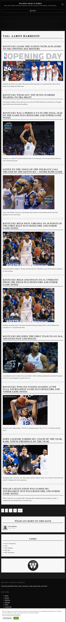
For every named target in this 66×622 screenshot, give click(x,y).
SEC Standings (9, 548)
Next (20, 510)
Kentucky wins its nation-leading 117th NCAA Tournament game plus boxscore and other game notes (31, 389)
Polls (6, 546)
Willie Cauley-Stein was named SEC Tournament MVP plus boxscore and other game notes (31, 491)
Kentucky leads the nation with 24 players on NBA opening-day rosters (32, 47)
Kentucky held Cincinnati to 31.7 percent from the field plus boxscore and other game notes (30, 282)
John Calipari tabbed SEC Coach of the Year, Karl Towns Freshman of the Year (32, 440)
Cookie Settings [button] (7, 618)
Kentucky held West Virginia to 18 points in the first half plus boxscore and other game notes (32, 226)
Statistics (7, 600)
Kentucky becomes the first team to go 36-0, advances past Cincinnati (33, 337)
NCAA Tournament (10, 543)
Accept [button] (16, 618)
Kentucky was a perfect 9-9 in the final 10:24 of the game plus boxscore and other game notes (32, 115)
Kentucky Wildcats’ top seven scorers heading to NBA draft (29, 96)
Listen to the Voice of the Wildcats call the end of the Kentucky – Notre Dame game (32, 170)
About (6, 604)
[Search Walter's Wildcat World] (62, 4)
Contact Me (8, 607)
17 (15, 510)
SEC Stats (7, 550)
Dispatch (7, 602)
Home (6, 595)
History (7, 598)
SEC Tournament (9, 552)
